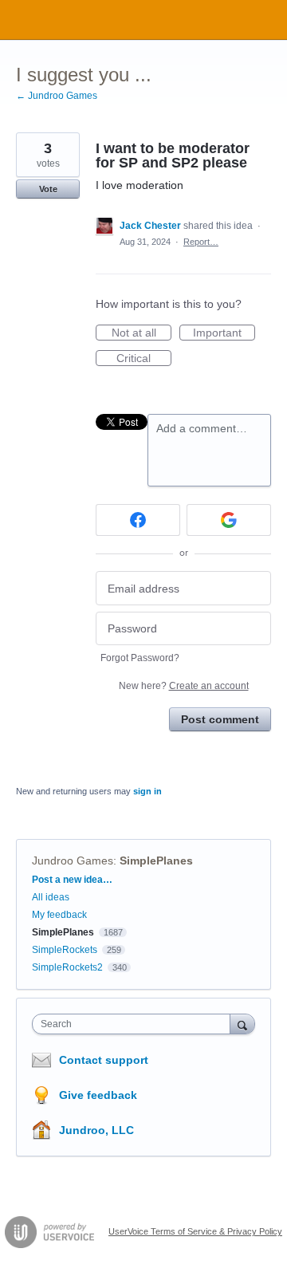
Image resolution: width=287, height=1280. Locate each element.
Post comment (220, 719)
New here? (184, 685)
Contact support (103, 1059)
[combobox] (135, 1024)
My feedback (59, 914)
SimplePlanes (156, 860)
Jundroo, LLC (96, 1130)
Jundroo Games (72, 860)
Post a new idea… (72, 879)
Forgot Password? (139, 658)
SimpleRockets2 (67, 967)
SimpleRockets (64, 949)
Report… (200, 241)
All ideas (50, 897)
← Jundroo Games (56, 95)
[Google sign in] (229, 520)
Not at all (141, 333)
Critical (143, 359)
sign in (147, 791)
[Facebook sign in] (138, 520)
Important (224, 333)
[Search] (242, 1024)
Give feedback (98, 1095)
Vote (48, 189)
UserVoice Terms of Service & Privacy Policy (195, 1231)
